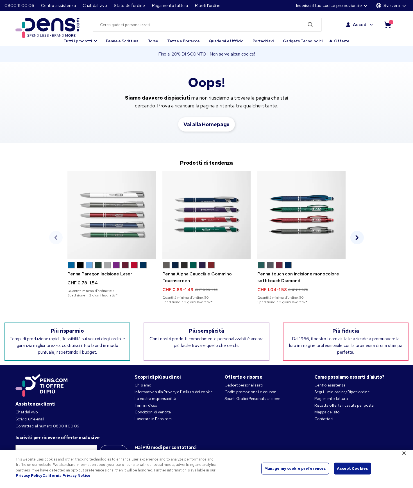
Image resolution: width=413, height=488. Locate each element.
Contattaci (323, 418)
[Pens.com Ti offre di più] (41, 384)
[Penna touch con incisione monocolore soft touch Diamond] (301, 215)
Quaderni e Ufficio (226, 40)
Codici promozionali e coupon (250, 391)
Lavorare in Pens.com (153, 418)
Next (357, 237)
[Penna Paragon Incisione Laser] (111, 215)
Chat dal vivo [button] (95, 5)
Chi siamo (143, 385)
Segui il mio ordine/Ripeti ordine (341, 391)
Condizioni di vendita (153, 412)
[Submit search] (310, 25)
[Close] (404, 453)
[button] (80, 38)
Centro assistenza (58, 5)
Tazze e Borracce (183, 40)
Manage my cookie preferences (295, 468)
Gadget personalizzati (243, 385)
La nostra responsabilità (155, 398)
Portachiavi (263, 40)
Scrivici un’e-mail (29, 419)
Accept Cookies (352, 468)
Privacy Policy (29, 475)
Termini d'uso (146, 405)
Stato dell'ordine (129, 5)
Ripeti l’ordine (208, 5)
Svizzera (392, 5)
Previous (56, 237)
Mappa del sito (327, 412)
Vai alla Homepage (206, 124)
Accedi (360, 24)
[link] (111, 234)
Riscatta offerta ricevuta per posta (344, 405)
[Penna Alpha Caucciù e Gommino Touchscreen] (206, 215)
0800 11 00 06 (19, 5)
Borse (153, 40)
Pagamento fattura (170, 5)
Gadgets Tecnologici (303, 40)
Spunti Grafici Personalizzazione (252, 398)
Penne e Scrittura (122, 40)
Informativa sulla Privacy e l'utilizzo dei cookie (174, 391)
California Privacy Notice (66, 475)
